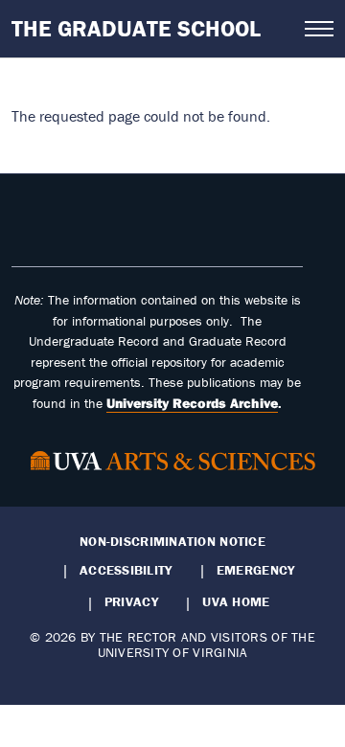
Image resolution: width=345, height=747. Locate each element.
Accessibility (126, 569)
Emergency (255, 569)
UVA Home (235, 601)
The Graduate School (136, 28)
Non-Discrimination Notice (172, 541)
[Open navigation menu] (319, 28)
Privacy (131, 601)
